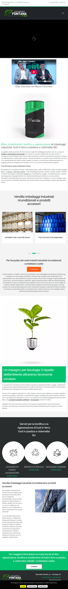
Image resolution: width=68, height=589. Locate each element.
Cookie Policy (43, 586)
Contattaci (34, 269)
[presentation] (5, 228)
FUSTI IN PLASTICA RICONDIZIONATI (50, 237)
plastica (9, 172)
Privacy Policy (32, 586)
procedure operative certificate (19, 400)
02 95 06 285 (54, 2)
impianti (26, 174)
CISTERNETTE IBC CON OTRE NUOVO (17, 237)
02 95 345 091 (62, 2)
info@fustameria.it (8, 2)
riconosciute (34, 400)
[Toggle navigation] (63, 13)
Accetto (23, 586)
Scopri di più (12, 476)
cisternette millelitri (19, 172)
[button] (29, 253)
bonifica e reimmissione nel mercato (13, 154)
